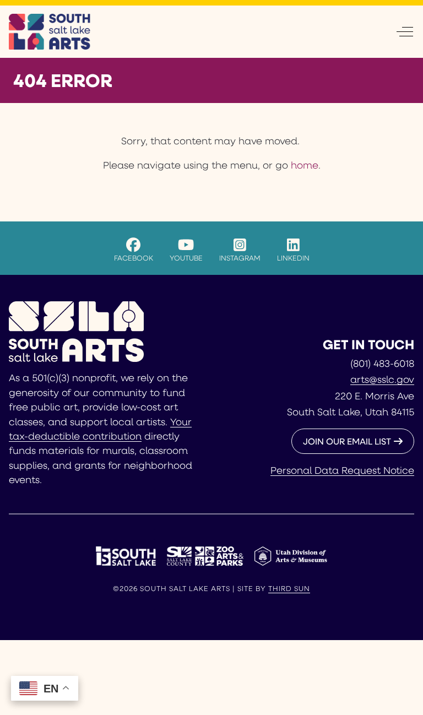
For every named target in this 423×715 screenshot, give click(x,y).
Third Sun (289, 588)
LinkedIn (293, 257)
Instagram (240, 257)
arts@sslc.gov (382, 379)
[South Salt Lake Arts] (50, 32)
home (304, 165)
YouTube (186, 257)
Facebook (133, 257)
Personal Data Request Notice (342, 470)
